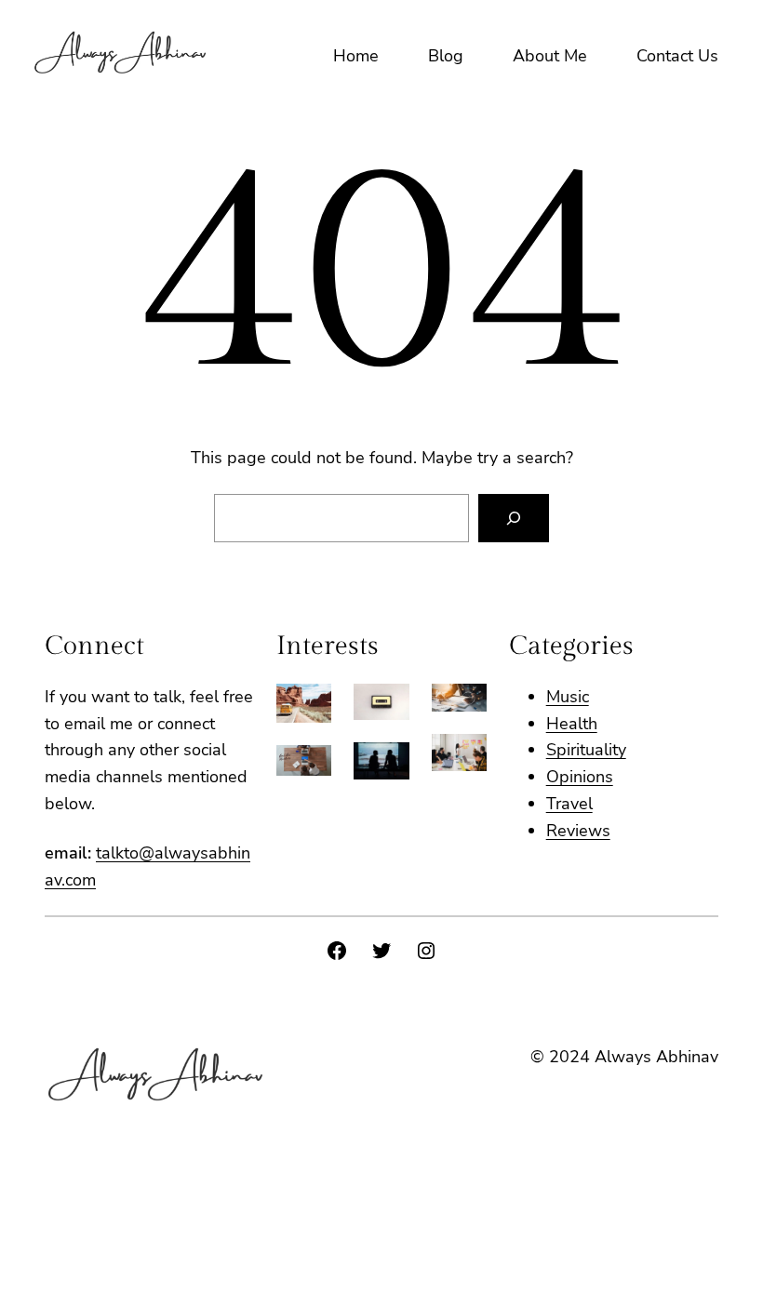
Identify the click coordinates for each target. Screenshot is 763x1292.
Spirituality (586, 750)
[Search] (513, 518)
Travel (569, 804)
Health (571, 724)
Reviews (578, 830)
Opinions (579, 777)
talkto (117, 853)
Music (567, 697)
